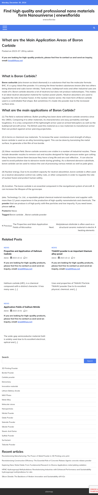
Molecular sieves (8, 404)
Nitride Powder (8, 413)
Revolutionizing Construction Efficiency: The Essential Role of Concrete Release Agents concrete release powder (46, 460)
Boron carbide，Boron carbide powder (28, 214)
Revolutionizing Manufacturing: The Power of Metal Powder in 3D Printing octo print (35, 456)
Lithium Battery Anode (11, 391)
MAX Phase (6, 395)
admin (30, 51)
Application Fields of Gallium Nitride (22, 307)
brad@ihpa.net (15, 60)
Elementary (6, 382)
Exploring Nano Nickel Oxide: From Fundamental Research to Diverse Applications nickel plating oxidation (44, 465)
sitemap (49, 491)
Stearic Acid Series (9, 431)
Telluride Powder (8, 444)
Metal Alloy (6, 400)
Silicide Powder (8, 427)
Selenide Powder (8, 422)
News (14, 210)
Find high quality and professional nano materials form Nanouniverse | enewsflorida (49, 13)
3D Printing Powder (10, 368)
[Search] (94, 28)
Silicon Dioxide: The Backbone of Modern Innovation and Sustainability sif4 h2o (33, 476)
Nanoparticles (7, 409)
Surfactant (6, 440)
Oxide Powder (7, 418)
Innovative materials (10, 386)
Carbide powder (8, 377)
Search (5, 357)
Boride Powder (8, 373)
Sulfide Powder (8, 436)
